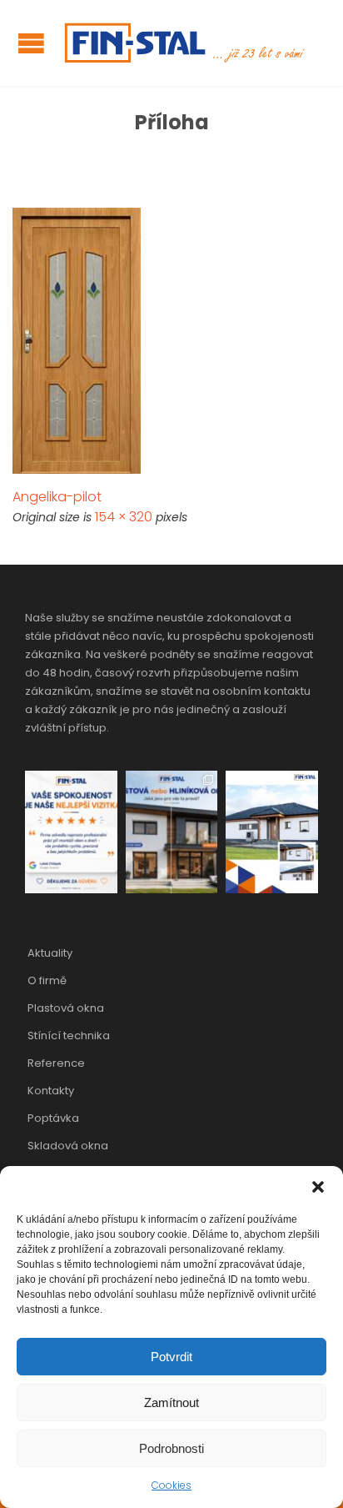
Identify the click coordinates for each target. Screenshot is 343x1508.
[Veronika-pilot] (171, 340)
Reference (56, 1063)
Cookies (171, 1485)
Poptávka (53, 1118)
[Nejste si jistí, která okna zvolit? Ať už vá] (172, 832)
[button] (318, 1187)
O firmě (47, 980)
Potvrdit (171, 1357)
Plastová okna (65, 1008)
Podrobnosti (171, 1448)
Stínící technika (68, 1035)
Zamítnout (171, 1402)
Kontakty (50, 1090)
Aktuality (49, 953)
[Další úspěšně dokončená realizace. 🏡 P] (272, 832)
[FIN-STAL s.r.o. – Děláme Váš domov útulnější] (183, 43)
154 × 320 (123, 516)
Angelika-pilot (57, 496)
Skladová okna (67, 1146)
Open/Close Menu (31, 43)
